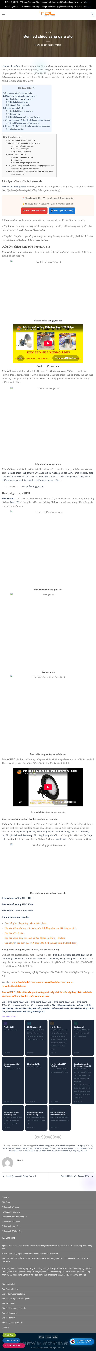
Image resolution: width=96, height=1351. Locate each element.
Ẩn (34, 88)
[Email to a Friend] (50, 1137)
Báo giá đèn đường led (64, 954)
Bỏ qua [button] (88, 2)
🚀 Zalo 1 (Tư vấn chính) (34, 210)
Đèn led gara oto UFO (13, 108)
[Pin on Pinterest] (55, 1137)
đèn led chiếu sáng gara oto (19, 99)
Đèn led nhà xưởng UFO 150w (17, 904)
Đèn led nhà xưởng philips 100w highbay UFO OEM (74, 1146)
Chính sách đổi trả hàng (12, 1231)
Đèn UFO (15, 502)
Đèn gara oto (13, 114)
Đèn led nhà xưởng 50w (40, 1005)
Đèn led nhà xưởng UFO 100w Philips (74, 1148)
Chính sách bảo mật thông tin (14, 1217)
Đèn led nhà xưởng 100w (18, 1005)
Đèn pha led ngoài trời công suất (16, 1298)
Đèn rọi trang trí (8, 1318)
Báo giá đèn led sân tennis (45, 958)
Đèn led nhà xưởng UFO (14, 186)
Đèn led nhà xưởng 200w (59, 1002)
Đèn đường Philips (10, 1289)
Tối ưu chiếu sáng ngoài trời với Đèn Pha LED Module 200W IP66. (30, 1253)
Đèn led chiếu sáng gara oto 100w (56, 472)
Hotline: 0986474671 (13, 1345)
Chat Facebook (11, 1340)
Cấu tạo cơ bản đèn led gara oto (17, 93)
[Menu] (3, 14)
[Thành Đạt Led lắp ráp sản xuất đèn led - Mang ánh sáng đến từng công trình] (48, 14)
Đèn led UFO (8, 498)
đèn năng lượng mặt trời (45, 835)
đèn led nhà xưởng (61, 831)
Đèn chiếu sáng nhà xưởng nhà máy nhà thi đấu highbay (46, 992)
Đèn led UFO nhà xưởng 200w (17, 910)
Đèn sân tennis (8, 1303)
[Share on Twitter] (46, 1137)
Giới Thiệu (6, 1202)
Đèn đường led (8, 1284)
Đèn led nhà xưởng (11, 66)
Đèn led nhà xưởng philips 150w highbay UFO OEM (21, 1148)
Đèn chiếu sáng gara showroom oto (22, 123)
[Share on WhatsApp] (37, 1137)
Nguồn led (60, 839)
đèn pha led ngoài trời (24, 831)
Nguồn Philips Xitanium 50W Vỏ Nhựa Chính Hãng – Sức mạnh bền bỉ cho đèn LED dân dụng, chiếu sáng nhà (47, 1247)
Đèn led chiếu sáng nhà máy (34, 996)
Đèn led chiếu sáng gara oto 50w (23, 472)
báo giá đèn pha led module (73, 958)
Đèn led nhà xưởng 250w (35, 1002)
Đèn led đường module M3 (13, 1294)
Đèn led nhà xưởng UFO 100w (17, 898)
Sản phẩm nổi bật (15, 129)
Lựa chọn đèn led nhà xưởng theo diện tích (25, 1011)
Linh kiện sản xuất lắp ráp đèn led (21, 1176)
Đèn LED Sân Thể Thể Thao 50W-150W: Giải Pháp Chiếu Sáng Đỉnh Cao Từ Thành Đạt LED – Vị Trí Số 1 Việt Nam (46, 1260)
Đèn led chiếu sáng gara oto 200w (33, 476)
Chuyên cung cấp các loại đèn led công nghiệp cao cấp (26, 120)
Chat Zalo (9, 1335)
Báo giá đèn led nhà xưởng (19, 958)
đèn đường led (43, 831)
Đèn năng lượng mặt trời (12, 1322)
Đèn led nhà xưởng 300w (13, 1002)
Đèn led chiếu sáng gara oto (19, 111)
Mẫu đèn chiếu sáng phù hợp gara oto (19, 96)
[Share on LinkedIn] (59, 1137)
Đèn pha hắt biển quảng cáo (14, 1308)
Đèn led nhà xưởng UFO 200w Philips (38, 1151)
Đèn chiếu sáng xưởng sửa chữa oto (23, 117)
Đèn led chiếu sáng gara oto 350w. (44, 480)
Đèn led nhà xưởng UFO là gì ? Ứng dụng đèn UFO (69, 1151)
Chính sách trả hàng (10, 1207)
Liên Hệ (5, 1197)
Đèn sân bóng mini (10, 1313)
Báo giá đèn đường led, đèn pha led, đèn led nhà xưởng (26, 126)
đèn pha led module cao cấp (18, 835)
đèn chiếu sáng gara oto (33, 486)
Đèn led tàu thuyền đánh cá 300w (75, 1176)
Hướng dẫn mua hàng (11, 1212)
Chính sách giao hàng (11, 1226)
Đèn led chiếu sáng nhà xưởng (28, 1008)
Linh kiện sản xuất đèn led (15, 917)
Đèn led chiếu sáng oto (17, 102)
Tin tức (48, 32)
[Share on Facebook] (41, 1137)
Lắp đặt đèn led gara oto (18, 105)
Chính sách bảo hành (11, 1221)
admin (58, 45)
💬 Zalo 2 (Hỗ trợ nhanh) (62, 210)
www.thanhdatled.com (23, 982)
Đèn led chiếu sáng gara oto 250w (67, 476)
